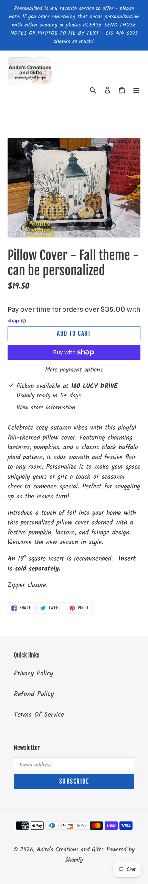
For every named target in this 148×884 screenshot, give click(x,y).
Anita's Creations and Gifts (70, 849)
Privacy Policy (33, 673)
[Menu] (136, 90)
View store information (46, 407)
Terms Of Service (39, 714)
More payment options (74, 370)
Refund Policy (34, 694)
